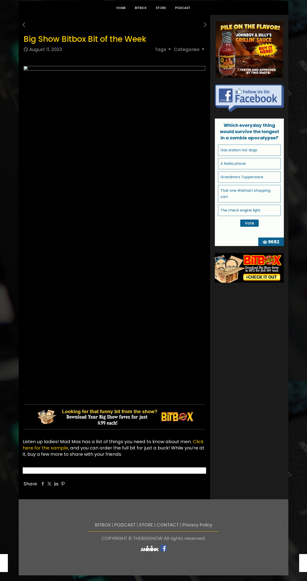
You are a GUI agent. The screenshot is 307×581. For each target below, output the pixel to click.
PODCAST (125, 525)
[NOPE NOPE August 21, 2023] (303, 563)
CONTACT (168, 525)
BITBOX (103, 525)
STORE (146, 525)
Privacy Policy (197, 525)
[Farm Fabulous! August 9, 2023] (4, 563)
